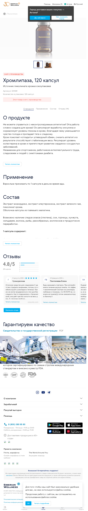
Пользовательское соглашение (14, 499)
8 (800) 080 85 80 (16, 424)
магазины (9, 475)
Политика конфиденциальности (14, 502)
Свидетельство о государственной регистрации (33, 330)
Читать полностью (13, 302)
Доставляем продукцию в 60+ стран (22, 437)
